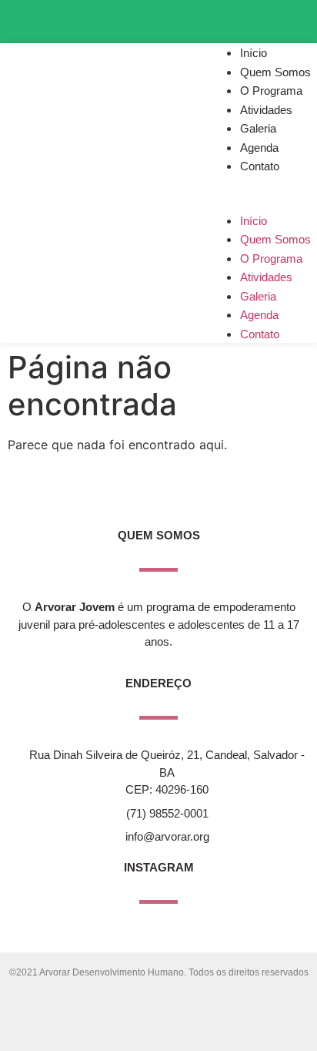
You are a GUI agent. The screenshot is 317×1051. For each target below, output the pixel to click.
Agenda (259, 147)
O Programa (271, 90)
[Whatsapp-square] (287, 19)
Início (253, 52)
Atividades (266, 109)
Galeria (258, 128)
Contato (259, 166)
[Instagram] (202, 19)
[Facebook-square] (244, 19)
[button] (263, 185)
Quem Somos (275, 72)
